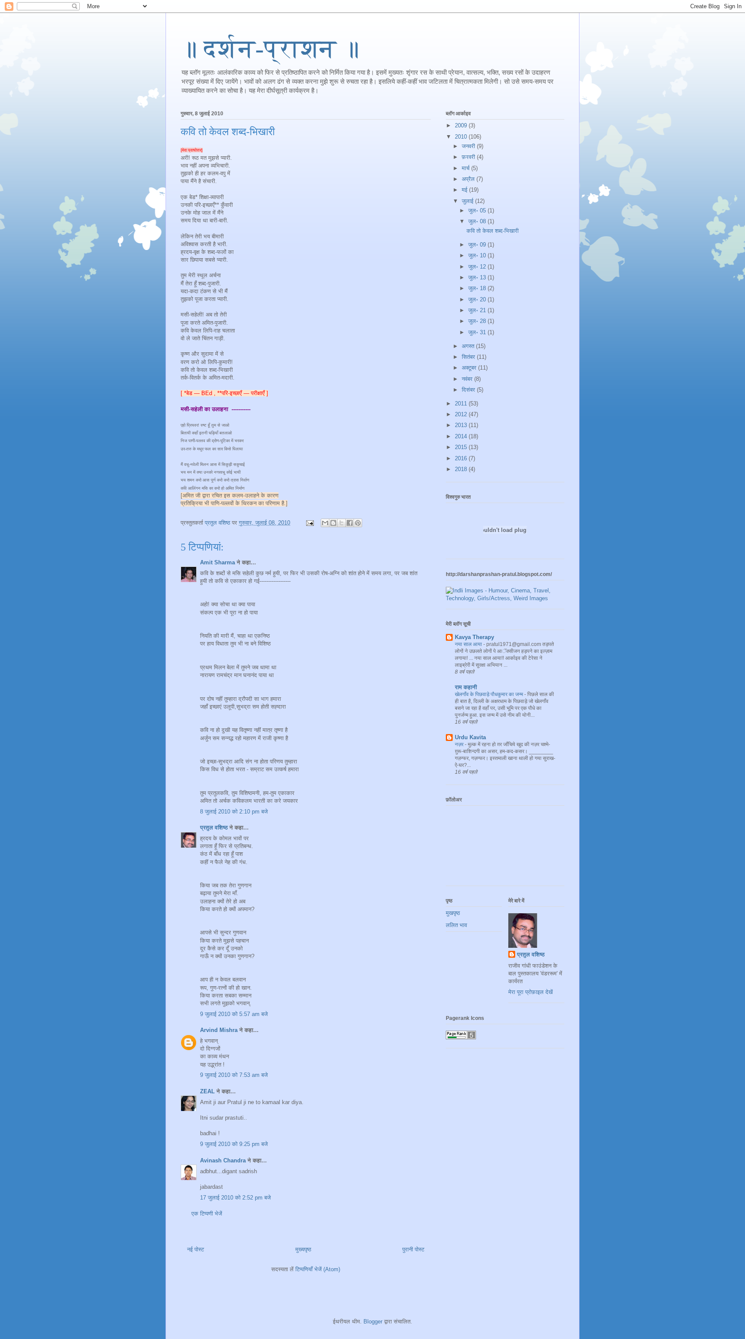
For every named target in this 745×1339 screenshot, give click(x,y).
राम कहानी (466, 687)
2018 (462, 469)
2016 (462, 458)
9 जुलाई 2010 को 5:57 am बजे (234, 1014)
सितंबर (469, 357)
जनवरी (469, 146)
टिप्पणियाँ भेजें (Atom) (317, 1269)
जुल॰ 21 (478, 310)
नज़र (460, 744)
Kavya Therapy (474, 637)
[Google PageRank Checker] (461, 1037)
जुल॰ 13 (478, 277)
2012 (462, 414)
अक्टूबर (470, 367)
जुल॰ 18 (478, 288)
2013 (462, 425)
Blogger (372, 1321)
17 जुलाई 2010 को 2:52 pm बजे (235, 1197)
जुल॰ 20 (478, 299)
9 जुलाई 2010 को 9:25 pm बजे (234, 1144)
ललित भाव (456, 925)
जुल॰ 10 (478, 255)
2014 (462, 436)
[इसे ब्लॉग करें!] (333, 523)
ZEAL (207, 1091)
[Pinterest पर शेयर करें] (358, 523)
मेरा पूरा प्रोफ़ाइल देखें (530, 992)
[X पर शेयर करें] (341, 523)
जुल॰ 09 (478, 244)
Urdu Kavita (470, 737)
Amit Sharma (217, 562)
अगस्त (469, 346)
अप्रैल (469, 179)
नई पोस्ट (195, 1249)
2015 (462, 447)
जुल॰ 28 (478, 321)
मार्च (466, 168)
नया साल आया (469, 644)
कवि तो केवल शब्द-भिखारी (228, 131)
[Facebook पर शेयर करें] (349, 523)
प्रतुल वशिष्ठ (214, 827)
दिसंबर (469, 389)
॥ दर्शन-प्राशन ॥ (270, 49)
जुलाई (468, 201)
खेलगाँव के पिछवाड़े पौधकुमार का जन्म (489, 694)
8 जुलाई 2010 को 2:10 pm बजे (234, 811)
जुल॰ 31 (478, 332)
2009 (462, 125)
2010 (462, 136)
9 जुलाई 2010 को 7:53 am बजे (234, 1075)
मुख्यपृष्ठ (303, 1249)
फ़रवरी (469, 157)
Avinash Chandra (223, 1160)
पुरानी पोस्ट (413, 1249)
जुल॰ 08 (478, 221)
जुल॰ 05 (478, 210)
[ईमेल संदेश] (309, 522)
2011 (462, 403)
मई (465, 190)
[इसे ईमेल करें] (325, 523)
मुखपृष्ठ (453, 913)
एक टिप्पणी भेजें (206, 1213)
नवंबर (468, 379)
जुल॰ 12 (478, 266)
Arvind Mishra (219, 1030)
